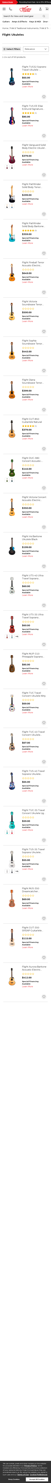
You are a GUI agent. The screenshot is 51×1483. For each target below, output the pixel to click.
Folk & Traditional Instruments (24, 28)
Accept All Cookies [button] (37, 1479)
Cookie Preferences (38, 1475)
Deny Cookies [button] (14, 1479)
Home (5, 28)
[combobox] (36, 49)
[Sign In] (40, 9)
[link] (34, 68)
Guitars (6, 21)
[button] (7, 167)
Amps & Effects (19, 21)
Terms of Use (23, 1475)
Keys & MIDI (35, 21)
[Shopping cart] (47, 9)
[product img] (12, 77)
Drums (46, 21)
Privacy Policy (30, 1466)
